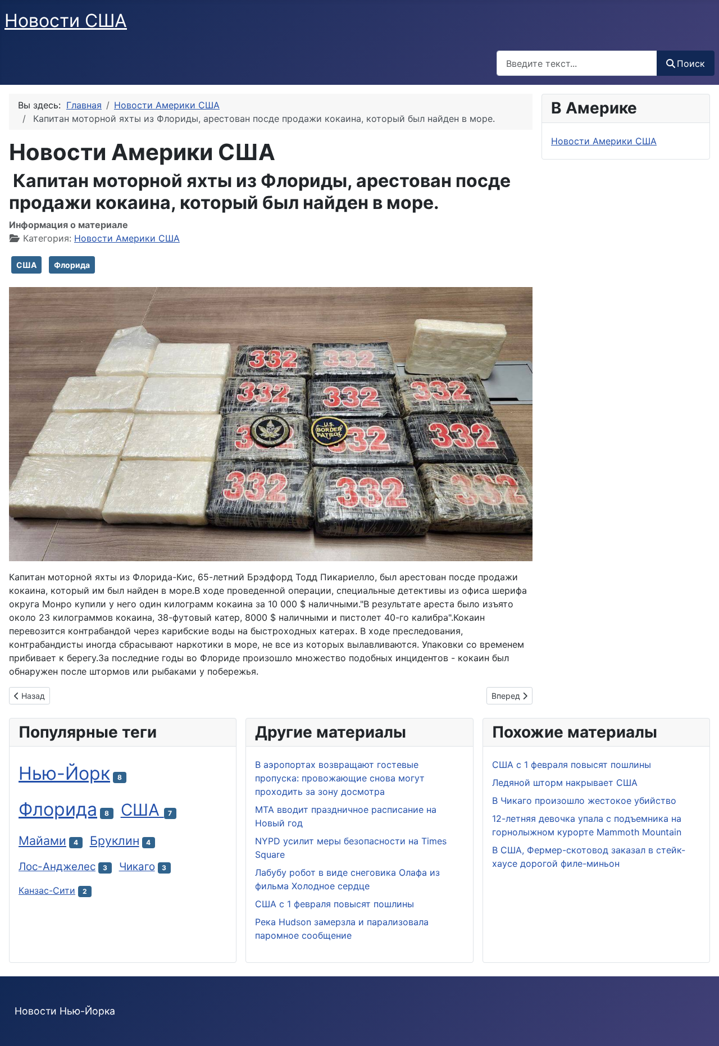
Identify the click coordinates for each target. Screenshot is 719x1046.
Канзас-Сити (47, 890)
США (26, 265)
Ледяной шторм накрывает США (565, 782)
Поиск (691, 63)
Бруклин (114, 840)
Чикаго (137, 866)
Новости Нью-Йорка (65, 1011)
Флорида (72, 265)
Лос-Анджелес (57, 866)
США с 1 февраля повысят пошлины (571, 764)
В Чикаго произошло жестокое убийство (584, 800)
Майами (42, 840)
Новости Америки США (127, 238)
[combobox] (577, 63)
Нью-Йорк (64, 773)
